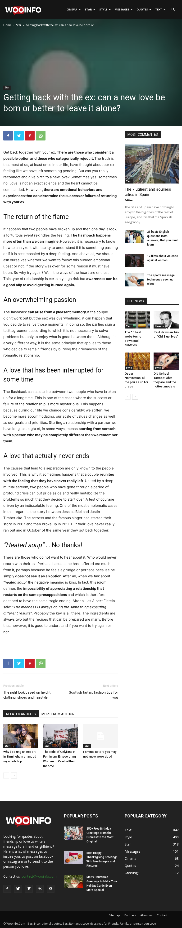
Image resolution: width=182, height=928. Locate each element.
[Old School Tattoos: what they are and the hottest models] (166, 361)
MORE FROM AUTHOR (57, 714)
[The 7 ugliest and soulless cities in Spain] (152, 164)
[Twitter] (19, 135)
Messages (122, 9)
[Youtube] (51, 889)
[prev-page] (6, 775)
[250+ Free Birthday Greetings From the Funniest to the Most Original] (73, 833)
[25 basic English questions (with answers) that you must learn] (134, 236)
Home (7, 25)
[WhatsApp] (41, 135)
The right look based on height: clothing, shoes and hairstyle (27, 695)
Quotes (142, 9)
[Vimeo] (29, 889)
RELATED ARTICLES (21, 714)
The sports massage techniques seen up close (161, 279)
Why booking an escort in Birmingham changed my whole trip (19, 756)
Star (88, 9)
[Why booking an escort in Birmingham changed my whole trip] (20, 736)
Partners (130, 915)
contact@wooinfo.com (39, 876)
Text (158, 9)
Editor (129, 200)
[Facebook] (8, 135)
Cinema (72, 9)
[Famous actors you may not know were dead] (100, 736)
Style (103, 9)
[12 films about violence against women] (134, 260)
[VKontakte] (40, 889)
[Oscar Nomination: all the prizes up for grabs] (137, 361)
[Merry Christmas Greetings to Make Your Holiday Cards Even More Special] (73, 881)
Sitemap (114, 915)
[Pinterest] (30, 135)
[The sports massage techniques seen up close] (134, 279)
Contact (162, 915)
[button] (173, 9)
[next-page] (14, 775)
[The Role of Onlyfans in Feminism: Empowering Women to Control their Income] (60, 736)
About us (146, 915)
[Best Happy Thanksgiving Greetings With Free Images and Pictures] (73, 857)
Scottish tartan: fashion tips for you (93, 695)
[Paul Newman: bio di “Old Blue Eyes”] (166, 319)
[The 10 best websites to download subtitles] (137, 319)
